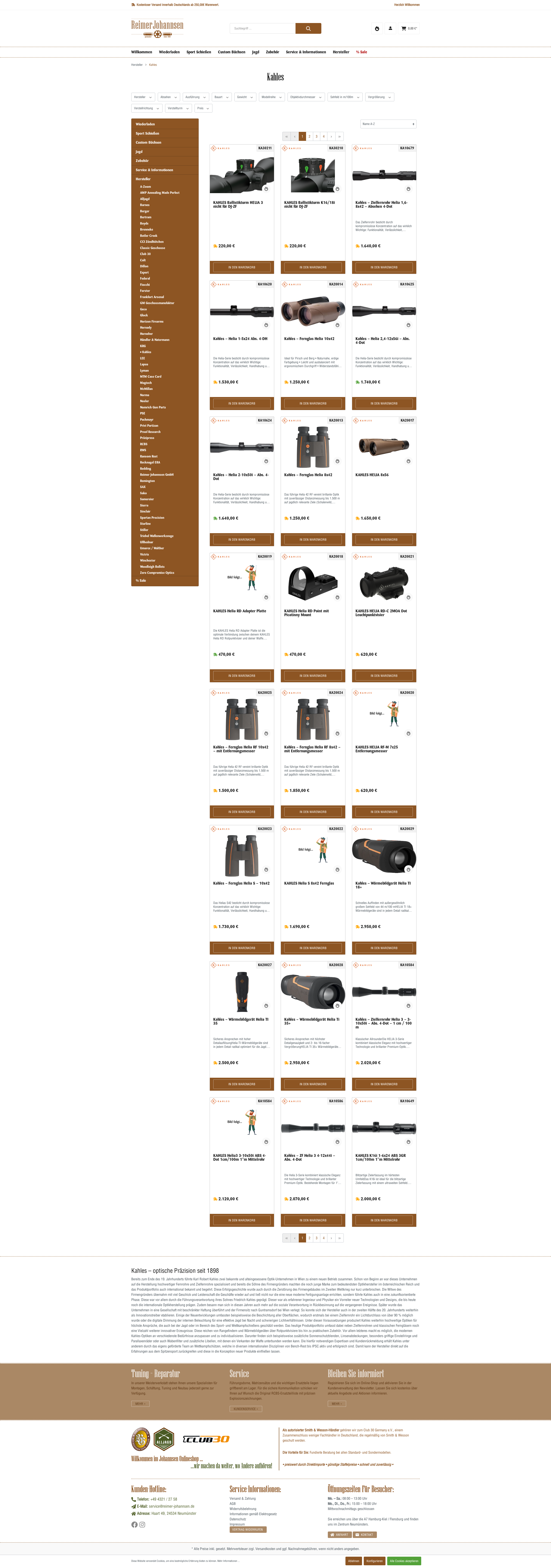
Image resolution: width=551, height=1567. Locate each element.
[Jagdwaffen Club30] (206, 1439)
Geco (143, 309)
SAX (142, 487)
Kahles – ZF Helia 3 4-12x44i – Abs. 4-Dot (309, 1157)
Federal (145, 278)
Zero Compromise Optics (157, 573)
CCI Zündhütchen (152, 242)
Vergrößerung (376, 97)
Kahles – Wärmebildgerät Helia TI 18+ (383, 885)
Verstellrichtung (144, 108)
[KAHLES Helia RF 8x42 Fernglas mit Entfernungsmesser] (313, 719)
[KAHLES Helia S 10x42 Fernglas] (242, 855)
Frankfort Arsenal (152, 297)
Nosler (144, 401)
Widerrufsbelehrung (243, 1509)
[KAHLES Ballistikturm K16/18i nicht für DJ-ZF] (313, 175)
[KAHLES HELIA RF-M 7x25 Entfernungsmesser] (384, 719)
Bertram (145, 217)
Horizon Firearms (152, 321)
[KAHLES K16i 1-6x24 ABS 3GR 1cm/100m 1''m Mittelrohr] (384, 1128)
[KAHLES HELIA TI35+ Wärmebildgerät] (313, 991)
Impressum (237, 1524)
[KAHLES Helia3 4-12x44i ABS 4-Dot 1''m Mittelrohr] (313, 1128)
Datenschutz (238, 1519)
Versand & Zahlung (243, 1498)
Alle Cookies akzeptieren (404, 1561)
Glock (144, 315)
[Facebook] (135, 1526)
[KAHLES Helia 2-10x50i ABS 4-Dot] (242, 447)
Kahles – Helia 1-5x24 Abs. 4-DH (240, 338)
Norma (144, 395)
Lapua (144, 364)
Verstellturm (175, 108)
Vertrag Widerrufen (247, 1530)
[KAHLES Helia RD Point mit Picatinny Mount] (313, 583)
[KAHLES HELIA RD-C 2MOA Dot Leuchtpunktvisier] (384, 583)
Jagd (139, 151)
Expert (144, 272)
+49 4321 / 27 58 (163, 1499)
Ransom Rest (149, 456)
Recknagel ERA (150, 462)
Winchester (147, 560)
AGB (233, 1503)
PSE (142, 413)
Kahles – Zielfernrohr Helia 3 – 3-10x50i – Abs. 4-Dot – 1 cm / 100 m (384, 1023)
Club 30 (145, 254)
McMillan (146, 389)
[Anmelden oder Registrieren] (390, 28)
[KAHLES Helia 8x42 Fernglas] (313, 447)
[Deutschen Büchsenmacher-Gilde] (140, 1439)
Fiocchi (145, 285)
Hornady (146, 327)
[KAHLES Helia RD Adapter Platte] (242, 583)
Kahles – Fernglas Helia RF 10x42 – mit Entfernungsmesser (240, 749)
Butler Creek (148, 236)
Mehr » (140, 1404)
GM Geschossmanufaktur (157, 303)
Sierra (144, 505)
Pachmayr (146, 420)
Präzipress (147, 438)
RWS (143, 450)
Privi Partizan (149, 426)
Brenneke (146, 229)
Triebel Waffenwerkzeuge (156, 536)
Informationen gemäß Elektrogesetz (253, 1514)
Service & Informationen (154, 170)
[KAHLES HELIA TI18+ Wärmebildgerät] (384, 855)
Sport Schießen (147, 133)
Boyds (144, 223)
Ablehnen (353, 1561)
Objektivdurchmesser (303, 97)
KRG (143, 346)
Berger (144, 211)
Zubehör (142, 161)
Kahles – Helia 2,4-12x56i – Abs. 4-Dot (383, 340)
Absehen (166, 97)
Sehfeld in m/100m (342, 97)
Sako (143, 493)
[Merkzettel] (377, 28)
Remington (147, 481)
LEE (142, 358)
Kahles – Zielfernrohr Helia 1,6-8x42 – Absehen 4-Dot (382, 204)
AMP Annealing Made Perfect (160, 193)
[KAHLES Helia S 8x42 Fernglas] (313, 855)
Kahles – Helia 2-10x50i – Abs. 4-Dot (241, 477)
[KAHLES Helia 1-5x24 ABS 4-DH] (242, 311)
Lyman (144, 371)
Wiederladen (145, 124)
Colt (143, 260)
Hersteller (140, 97)
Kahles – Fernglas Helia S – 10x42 (241, 883)
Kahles (146, 352)
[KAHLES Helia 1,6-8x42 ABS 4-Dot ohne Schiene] (384, 175)
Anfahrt (341, 1535)
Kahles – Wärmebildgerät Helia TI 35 (240, 1021)
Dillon (144, 266)
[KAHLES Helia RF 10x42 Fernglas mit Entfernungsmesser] (242, 719)
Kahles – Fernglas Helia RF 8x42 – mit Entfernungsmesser (312, 749)
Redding (145, 469)
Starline (145, 524)
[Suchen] (308, 28)
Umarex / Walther (152, 548)
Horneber (146, 334)
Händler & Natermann (154, 340)
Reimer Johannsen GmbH (156, 475)
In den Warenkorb (241, 267)
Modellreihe (269, 97)
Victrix (144, 554)
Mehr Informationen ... (228, 1560)
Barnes (145, 205)
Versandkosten (265, 1549)
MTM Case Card (150, 377)
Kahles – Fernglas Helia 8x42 (308, 475)
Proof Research (150, 432)
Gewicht (242, 97)
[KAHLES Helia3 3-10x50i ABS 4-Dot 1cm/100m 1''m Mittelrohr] (384, 991)
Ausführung (193, 97)
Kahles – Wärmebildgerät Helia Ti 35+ (311, 1021)
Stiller (144, 530)
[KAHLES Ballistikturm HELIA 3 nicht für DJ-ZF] (242, 175)
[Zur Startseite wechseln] (177, 28)
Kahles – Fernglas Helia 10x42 (309, 338)
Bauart (219, 97)
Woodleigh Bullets (152, 567)
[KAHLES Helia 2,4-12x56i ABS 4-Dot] (384, 311)
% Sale (141, 580)
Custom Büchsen (148, 142)
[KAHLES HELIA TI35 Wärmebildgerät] (242, 991)
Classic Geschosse (152, 248)
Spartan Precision (152, 518)
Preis (200, 108)
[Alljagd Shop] (164, 1439)
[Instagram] (142, 1526)
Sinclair (145, 511)
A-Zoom (145, 187)
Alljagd (145, 199)
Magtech (146, 383)
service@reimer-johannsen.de (171, 1506)
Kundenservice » (246, 1409)
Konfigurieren (375, 1561)
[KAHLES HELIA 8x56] (384, 447)
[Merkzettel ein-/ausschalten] (266, 189)
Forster (145, 291)
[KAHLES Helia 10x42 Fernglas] (313, 311)
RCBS (143, 444)
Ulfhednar (146, 542)
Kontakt (366, 1535)
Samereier (147, 499)
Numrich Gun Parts (153, 407)
